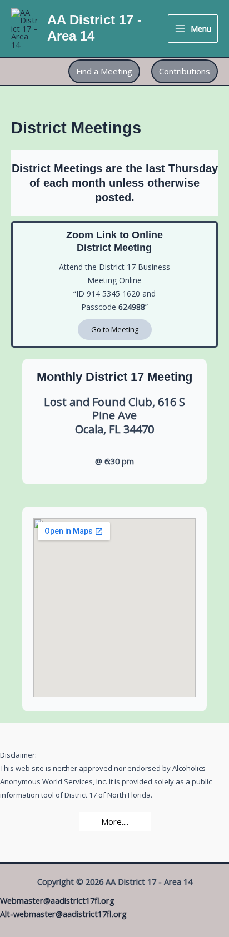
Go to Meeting (114, 329)
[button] (104, 71)
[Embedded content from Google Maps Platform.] (114, 607)
